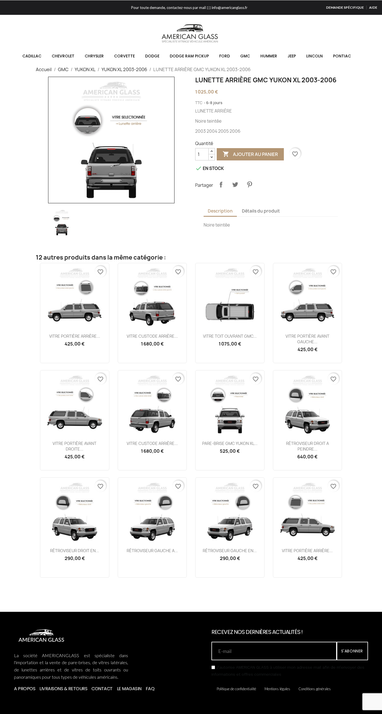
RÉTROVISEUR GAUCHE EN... (230, 550)
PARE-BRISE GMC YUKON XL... (230, 443)
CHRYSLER (94, 56)
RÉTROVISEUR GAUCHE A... (152, 550)
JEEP (291, 56)
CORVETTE (124, 56)
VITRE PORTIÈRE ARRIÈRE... (74, 336)
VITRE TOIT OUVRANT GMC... (230, 336)
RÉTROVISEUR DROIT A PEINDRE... (307, 446)
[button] (334, 36)
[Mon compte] (343, 35)
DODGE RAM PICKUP (189, 56)
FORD (224, 56)
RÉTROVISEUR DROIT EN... (74, 550)
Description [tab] (220, 211)
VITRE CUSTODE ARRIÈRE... (152, 336)
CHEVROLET (63, 56)
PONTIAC (342, 56)
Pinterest (249, 184)
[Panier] (352, 35)
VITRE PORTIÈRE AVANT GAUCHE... (307, 338)
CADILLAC (31, 56)
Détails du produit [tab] (261, 211)
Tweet (235, 184)
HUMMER (268, 56)
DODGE (152, 56)
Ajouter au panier (250, 154)
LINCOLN (314, 56)
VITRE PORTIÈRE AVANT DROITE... (74, 446)
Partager (221, 184)
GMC (245, 56)
